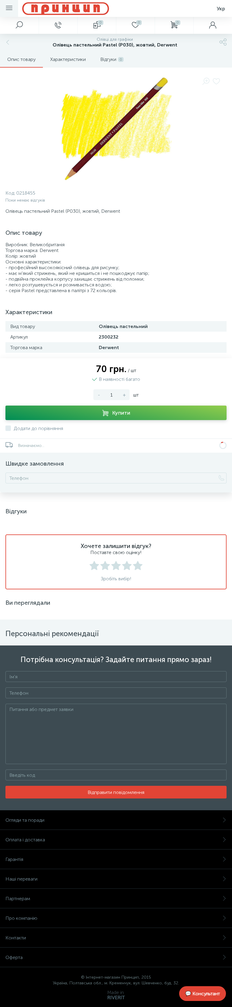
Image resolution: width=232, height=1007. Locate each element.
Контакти (15, 938)
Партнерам (17, 898)
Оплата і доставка (25, 840)
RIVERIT (116, 997)
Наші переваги (21, 879)
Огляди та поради (24, 820)
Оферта (14, 957)
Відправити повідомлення (116, 792)
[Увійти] (212, 25)
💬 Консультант (202, 993)
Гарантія (14, 859)
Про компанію (21, 918)
